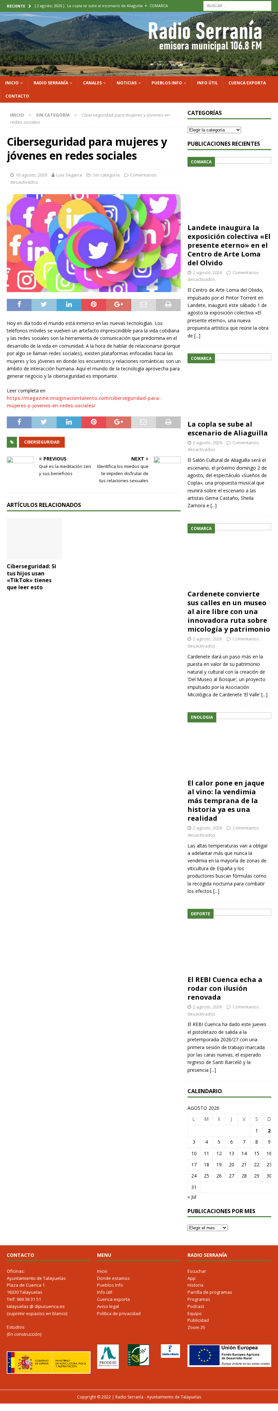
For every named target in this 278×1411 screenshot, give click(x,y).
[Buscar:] (237, 5)
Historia (195, 1285)
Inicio (12, 83)
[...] (197, 335)
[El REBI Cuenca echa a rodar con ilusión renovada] (229, 940)
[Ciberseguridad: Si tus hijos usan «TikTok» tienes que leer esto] (34, 538)
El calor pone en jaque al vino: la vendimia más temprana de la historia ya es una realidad (225, 800)
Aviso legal (108, 1306)
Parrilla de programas (209, 1292)
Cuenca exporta (247, 83)
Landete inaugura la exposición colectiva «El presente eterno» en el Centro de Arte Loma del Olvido (229, 245)
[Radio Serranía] (139, 72)
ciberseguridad (42, 442)
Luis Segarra (69, 175)
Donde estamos (113, 1278)
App (191, 1278)
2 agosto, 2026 (207, 272)
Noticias (127, 83)
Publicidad (198, 1320)
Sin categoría (106, 175)
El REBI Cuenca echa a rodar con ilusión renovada (224, 988)
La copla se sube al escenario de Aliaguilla (227, 428)
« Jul (191, 1196)
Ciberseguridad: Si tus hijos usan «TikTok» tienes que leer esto (31, 577)
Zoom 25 (196, 1327)
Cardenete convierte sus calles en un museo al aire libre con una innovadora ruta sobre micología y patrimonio (228, 611)
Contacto (17, 96)
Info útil (207, 83)
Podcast (195, 1306)
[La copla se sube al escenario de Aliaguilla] (229, 384)
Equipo (194, 1313)
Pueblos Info (167, 83)
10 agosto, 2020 (31, 175)
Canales (92, 83)
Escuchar (196, 1271)
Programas (198, 1299)
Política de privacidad (119, 1313)
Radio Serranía (51, 83)
